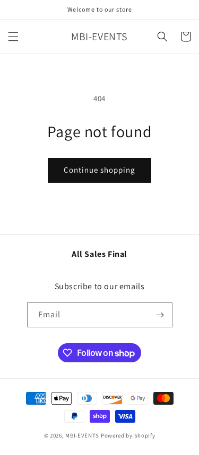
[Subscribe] (160, 314)
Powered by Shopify (128, 435)
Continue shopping (99, 170)
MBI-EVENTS (82, 435)
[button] (13, 36)
